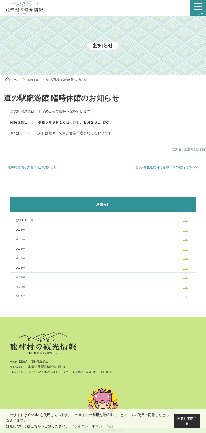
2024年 (20, 248)
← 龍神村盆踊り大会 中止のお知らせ (30, 167)
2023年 (20, 258)
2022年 (20, 267)
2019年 (20, 296)
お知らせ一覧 (25, 220)
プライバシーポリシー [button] (88, 426)
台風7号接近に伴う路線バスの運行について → (168, 167)
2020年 (20, 286)
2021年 (20, 277)
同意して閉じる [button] (187, 421)
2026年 (20, 229)
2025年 (20, 239)
